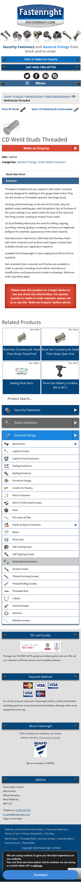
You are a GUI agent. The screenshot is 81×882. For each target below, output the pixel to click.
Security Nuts (12, 842)
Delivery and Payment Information (24, 829)
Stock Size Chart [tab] (15, 174)
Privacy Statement (32, 833)
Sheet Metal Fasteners (57, 96)
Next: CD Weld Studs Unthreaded (52, 109)
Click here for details (49, 737)
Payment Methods (56, 829)
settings (37, 865)
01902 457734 (23, 810)
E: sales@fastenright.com (16, 814)
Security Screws (46, 838)
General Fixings (34, 96)
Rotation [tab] (11, 181)
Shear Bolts (28, 842)
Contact (40, 874)
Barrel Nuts (11, 838)
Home (7, 96)
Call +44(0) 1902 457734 (41, 67)
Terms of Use (12, 833)
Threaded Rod (28, 838)
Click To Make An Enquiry (40, 59)
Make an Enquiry (36, 148)
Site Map (49, 833)
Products (18, 96)
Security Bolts (65, 838)
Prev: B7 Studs (10, 109)
